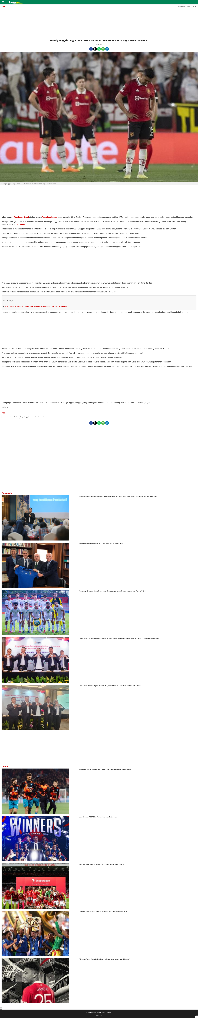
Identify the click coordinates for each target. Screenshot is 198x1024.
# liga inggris (24, 417)
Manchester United (21, 217)
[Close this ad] (196, 1017)
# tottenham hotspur (40, 417)
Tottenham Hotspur (49, 217)
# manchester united (9, 417)
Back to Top (99, 1015)
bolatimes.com (95, 1012)
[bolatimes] (16, 2)
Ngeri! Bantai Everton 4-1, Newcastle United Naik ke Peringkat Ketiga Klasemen (36, 306)
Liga (3, 7)
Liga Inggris (20, 224)
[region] (99, 23)
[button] (2, 2)
